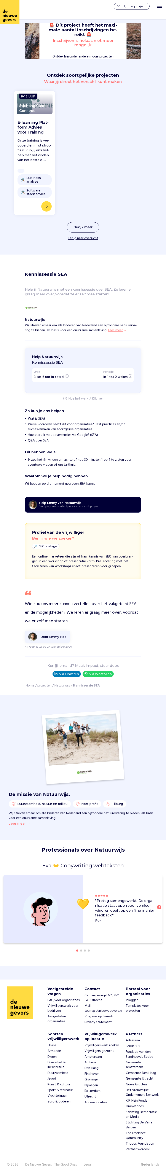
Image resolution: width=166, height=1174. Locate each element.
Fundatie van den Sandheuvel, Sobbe (139, 1054)
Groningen (92, 1079)
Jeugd (52, 1079)
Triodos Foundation (140, 1144)
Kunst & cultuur (59, 1084)
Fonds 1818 (133, 1046)
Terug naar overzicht (83, 238)
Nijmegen (91, 1085)
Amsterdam (93, 1057)
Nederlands (150, 1164)
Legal (87, 1165)
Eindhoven (92, 1074)
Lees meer (17, 823)
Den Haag (92, 1068)
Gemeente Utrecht (139, 1079)
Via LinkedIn (69, 674)
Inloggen (132, 1000)
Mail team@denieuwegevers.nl (103, 1008)
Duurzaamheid (58, 1073)
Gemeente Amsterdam (134, 1065)
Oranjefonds (135, 1106)
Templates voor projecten (137, 1008)
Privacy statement (98, 1022)
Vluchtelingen (57, 1096)
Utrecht (90, 1096)
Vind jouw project (131, 6)
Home (30, 685)
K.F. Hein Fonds (136, 1101)
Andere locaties (96, 1102)
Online (52, 1045)
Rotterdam (93, 1091)
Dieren (52, 1057)
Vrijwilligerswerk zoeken (102, 1045)
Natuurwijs (62, 685)
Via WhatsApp (100, 674)
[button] (160, 909)
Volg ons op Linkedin (99, 1016)
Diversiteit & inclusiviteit (57, 1065)
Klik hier (97, 398)
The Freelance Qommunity (136, 1135)
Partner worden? (138, 1149)
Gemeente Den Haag (141, 1073)
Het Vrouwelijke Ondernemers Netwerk (142, 1092)
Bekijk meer (83, 227)
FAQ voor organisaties (64, 1000)
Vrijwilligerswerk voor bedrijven (63, 1008)
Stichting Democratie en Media (141, 1114)
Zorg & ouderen (59, 1101)
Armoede (54, 1051)
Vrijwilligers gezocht (99, 1051)
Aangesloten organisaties (57, 1019)
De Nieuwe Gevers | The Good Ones (51, 1164)
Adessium (133, 1040)
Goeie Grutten (136, 1084)
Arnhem (90, 1062)
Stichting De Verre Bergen (139, 1125)
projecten (44, 685)
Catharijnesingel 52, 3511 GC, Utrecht (102, 998)
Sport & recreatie (60, 1090)
